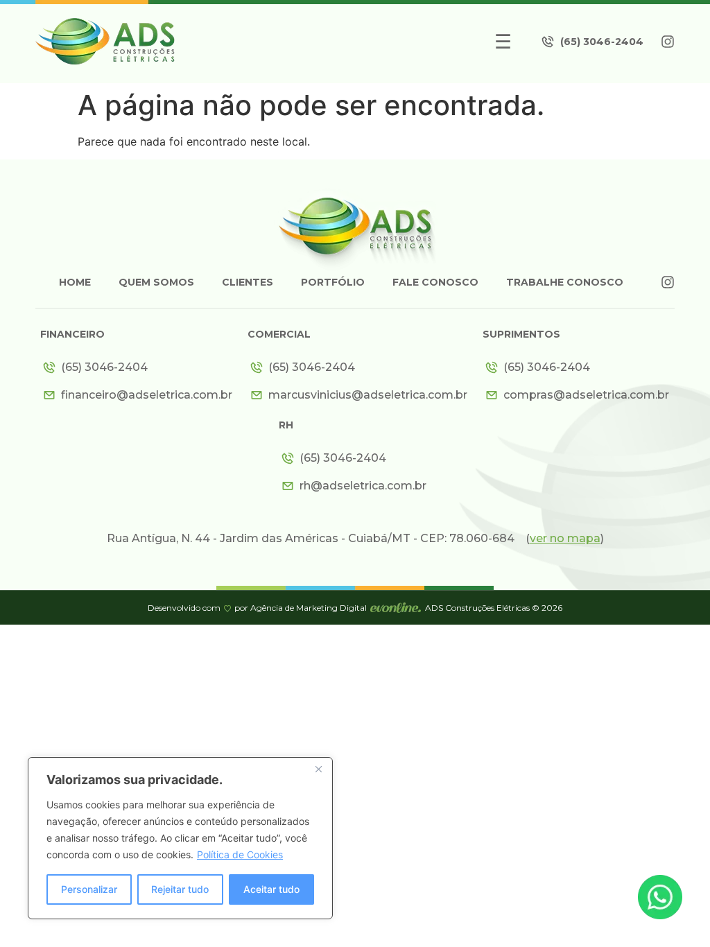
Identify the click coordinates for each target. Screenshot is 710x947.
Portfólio (333, 282)
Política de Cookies (240, 854)
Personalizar (89, 889)
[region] (180, 838)
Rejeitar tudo (180, 889)
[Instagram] (668, 42)
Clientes (247, 282)
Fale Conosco (435, 282)
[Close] (318, 769)
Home (75, 282)
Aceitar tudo (271, 889)
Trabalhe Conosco (564, 282)
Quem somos (156, 282)
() (565, 538)
